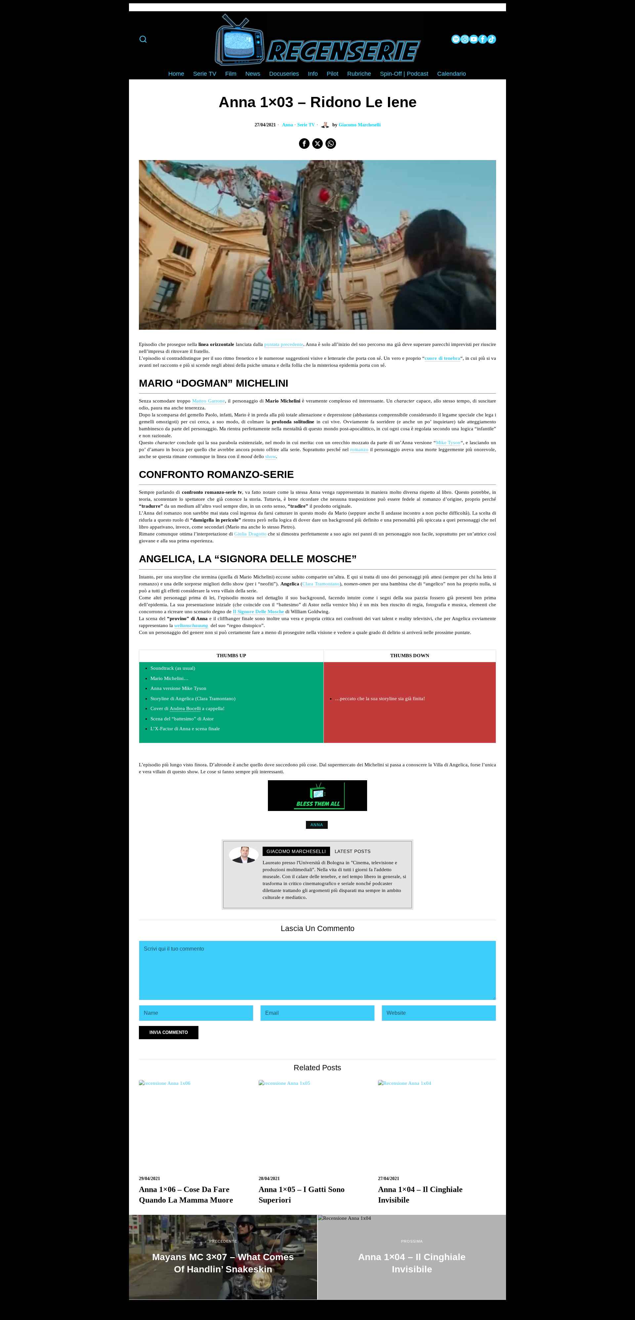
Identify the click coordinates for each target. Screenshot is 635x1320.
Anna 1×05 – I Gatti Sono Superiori (302, 1194)
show (270, 456)
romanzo (359, 449)
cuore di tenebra (442, 358)
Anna (287, 124)
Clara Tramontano (321, 583)
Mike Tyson (448, 442)
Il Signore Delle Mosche (258, 611)
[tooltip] (455, 39)
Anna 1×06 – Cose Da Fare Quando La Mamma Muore (186, 1194)
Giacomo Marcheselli (360, 124)
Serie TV (306, 124)
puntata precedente (283, 344)
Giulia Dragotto (250, 533)
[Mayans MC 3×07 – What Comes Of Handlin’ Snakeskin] (223, 1257)
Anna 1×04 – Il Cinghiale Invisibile (420, 1194)
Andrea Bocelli (185, 708)
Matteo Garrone (208, 401)
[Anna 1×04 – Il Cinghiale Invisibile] (412, 1257)
